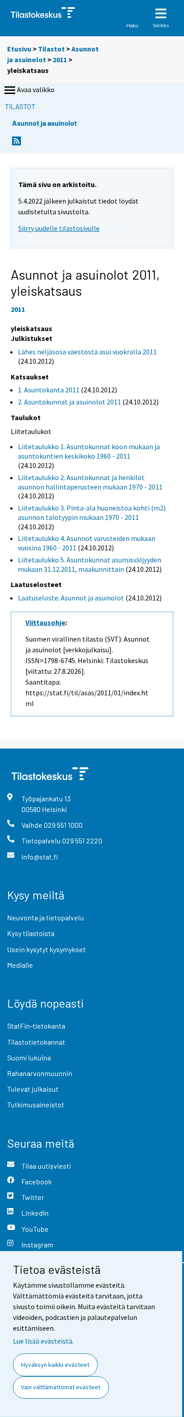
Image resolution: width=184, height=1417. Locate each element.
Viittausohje (45, 622)
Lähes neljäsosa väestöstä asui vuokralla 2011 (87, 351)
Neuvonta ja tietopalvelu (45, 917)
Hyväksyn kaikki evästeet (55, 1365)
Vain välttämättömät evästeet (60, 1387)
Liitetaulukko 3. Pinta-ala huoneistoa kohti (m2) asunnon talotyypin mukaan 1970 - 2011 (92, 512)
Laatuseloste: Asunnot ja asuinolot (71, 597)
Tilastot (51, 48)
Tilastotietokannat (36, 1042)
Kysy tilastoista (30, 933)
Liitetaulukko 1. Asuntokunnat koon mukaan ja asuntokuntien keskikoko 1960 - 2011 (89, 451)
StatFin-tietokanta (36, 1025)
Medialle (20, 965)
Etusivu (19, 48)
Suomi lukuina (29, 1057)
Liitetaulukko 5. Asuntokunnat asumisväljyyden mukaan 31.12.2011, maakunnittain (89, 564)
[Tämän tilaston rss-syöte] (16, 143)
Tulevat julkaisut (33, 1089)
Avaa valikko (35, 89)
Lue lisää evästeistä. (43, 1340)
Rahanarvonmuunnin (39, 1073)
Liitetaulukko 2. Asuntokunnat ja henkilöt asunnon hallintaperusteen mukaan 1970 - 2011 (90, 482)
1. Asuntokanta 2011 (48, 389)
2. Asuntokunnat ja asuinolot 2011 (69, 401)
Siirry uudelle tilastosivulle (59, 228)
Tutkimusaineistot (35, 1104)
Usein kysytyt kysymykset (46, 949)
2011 (60, 59)
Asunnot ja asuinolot (44, 123)
